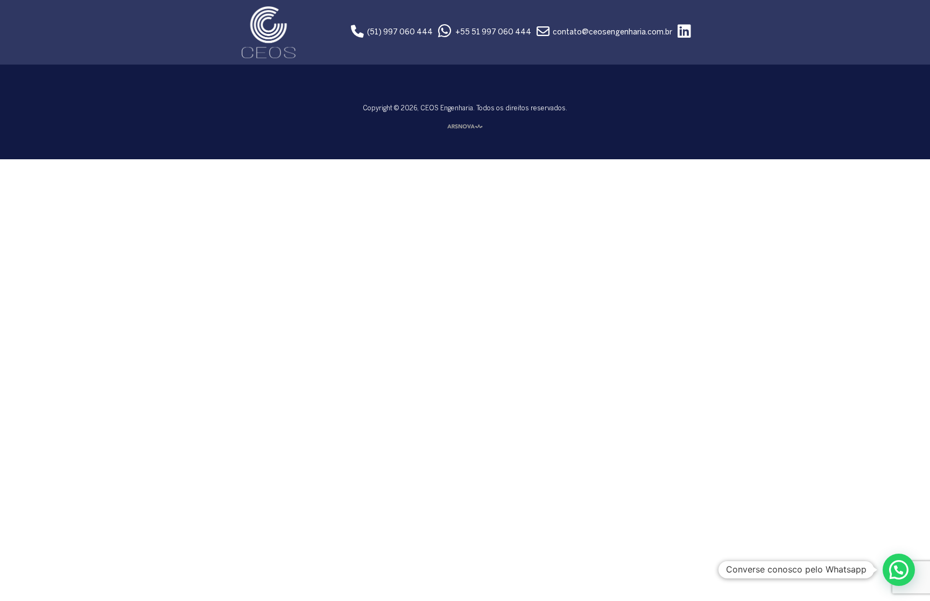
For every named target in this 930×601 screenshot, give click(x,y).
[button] (899, 570)
